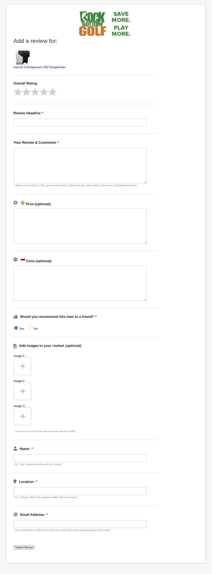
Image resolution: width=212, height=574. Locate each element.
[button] (18, 92)
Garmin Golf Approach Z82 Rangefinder (39, 67)
